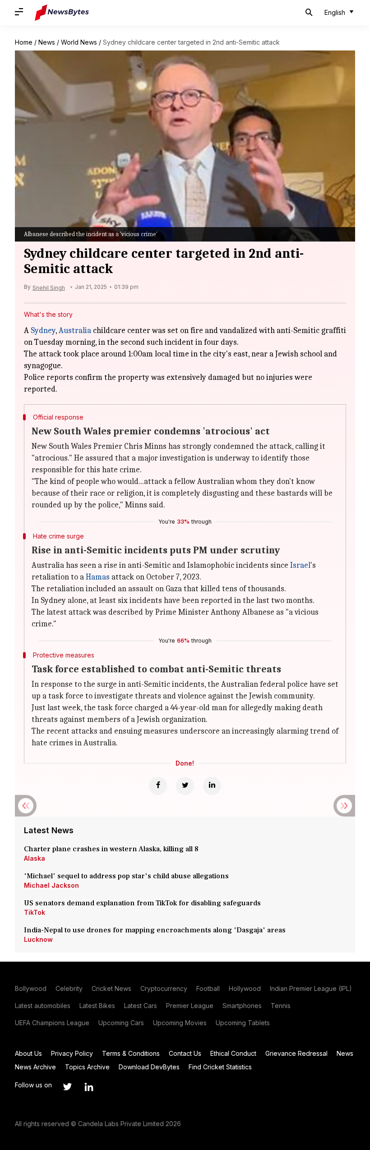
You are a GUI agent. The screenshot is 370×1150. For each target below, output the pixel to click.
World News (79, 42)
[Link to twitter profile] (67, 1087)
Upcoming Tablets (243, 1023)
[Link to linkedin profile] (89, 1087)
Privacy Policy (72, 1053)
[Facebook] (158, 786)
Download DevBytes (149, 1067)
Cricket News (111, 988)
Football (208, 988)
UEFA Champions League (52, 1023)
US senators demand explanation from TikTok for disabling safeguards (142, 903)
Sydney (43, 330)
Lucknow (38, 939)
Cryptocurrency (163, 988)
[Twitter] (185, 786)
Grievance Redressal (296, 1053)
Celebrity (69, 988)
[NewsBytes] (62, 12)
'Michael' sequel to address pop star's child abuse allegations (126, 876)
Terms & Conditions (131, 1053)
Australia (75, 330)
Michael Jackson (51, 885)
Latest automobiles (42, 1005)
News (46, 42)
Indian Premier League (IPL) (311, 988)
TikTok (34, 912)
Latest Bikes (97, 1005)
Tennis (281, 1005)
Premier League (189, 1005)
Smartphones (242, 1005)
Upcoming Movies (180, 1023)
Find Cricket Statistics (220, 1067)
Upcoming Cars (121, 1023)
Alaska (34, 858)
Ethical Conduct (233, 1053)
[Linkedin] (212, 786)
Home (23, 42)
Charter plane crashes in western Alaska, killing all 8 (112, 848)
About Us (28, 1053)
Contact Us (185, 1053)
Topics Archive (87, 1067)
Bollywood (30, 988)
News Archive (35, 1067)
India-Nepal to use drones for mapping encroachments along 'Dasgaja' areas (155, 930)
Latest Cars (140, 1005)
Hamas (98, 577)
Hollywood (245, 988)
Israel (300, 565)
